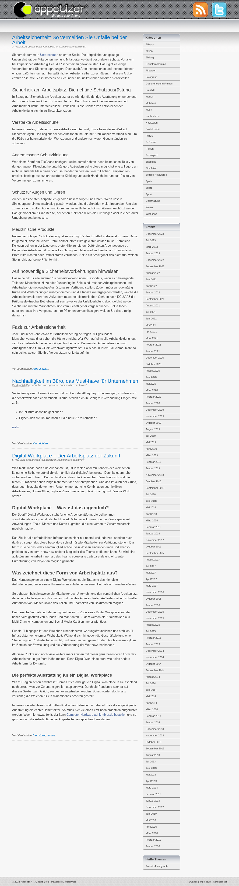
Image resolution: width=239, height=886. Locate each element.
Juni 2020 (151, 377)
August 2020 (153, 370)
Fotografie (151, 77)
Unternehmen (49, 55)
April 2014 (151, 702)
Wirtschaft (151, 213)
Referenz (151, 142)
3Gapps (150, 44)
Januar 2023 (153, 253)
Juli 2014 (151, 683)
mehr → (17, 427)
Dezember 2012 (155, 807)
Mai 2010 (151, 820)
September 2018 (155, 488)
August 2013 (153, 755)
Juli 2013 (151, 761)
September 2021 (155, 299)
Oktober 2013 (153, 742)
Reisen (150, 148)
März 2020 (152, 390)
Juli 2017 (151, 566)
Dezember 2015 (155, 611)
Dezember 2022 (155, 259)
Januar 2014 (153, 722)
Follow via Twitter (219, 9)
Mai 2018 (151, 507)
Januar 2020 (153, 403)
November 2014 (155, 657)
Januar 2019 (153, 468)
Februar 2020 (153, 396)
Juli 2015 (151, 631)
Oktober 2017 (153, 546)
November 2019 (155, 416)
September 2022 (155, 266)
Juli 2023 (151, 240)
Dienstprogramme (43, 735)
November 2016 (155, 592)
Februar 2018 (153, 527)
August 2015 (153, 624)
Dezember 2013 (155, 729)
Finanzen (151, 70)
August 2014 (153, 676)
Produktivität (40, 368)
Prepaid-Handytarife (157, 866)
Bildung (150, 57)
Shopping (151, 161)
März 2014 (152, 709)
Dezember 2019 (155, 409)
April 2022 (151, 286)
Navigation (152, 122)
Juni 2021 (151, 318)
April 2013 (151, 781)
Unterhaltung (153, 200)
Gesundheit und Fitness (159, 83)
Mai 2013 (151, 774)
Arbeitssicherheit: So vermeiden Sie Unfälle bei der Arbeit (69, 39)
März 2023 (152, 246)
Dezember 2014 (155, 650)
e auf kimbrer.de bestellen (108, 714)
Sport (149, 187)
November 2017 (155, 540)
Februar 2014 (153, 716)
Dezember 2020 (155, 357)
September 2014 (155, 670)
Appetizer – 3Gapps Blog (49, 9)
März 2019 (152, 455)
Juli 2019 (151, 435)
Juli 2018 (151, 494)
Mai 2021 (151, 325)
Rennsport (152, 155)
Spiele (149, 181)
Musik (149, 109)
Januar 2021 (153, 351)
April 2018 (151, 514)
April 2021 (151, 331)
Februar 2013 (153, 794)
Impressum (205, 881)
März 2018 (152, 520)
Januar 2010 (153, 846)
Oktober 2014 (153, 663)
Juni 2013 (151, 768)
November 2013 (155, 735)
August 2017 (153, 559)
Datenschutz (220, 881)
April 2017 (151, 579)
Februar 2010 (153, 839)
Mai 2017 (151, 572)
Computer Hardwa (79, 714)
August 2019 (153, 429)
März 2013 (152, 787)
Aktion (149, 51)
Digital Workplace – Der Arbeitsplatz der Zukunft (66, 456)
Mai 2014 (151, 696)
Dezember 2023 (155, 233)
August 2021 (153, 305)
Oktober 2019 (153, 422)
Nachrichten (40, 443)
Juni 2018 (151, 501)
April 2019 (151, 448)
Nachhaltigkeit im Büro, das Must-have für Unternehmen (75, 381)
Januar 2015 (153, 644)
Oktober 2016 (153, 598)
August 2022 (153, 273)
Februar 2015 (153, 637)
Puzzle (149, 135)
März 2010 (152, 833)
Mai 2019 (151, 442)
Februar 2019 (153, 461)
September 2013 (155, 748)
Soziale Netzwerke (156, 174)
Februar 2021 (153, 344)
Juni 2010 (151, 813)
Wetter (149, 207)
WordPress (70, 881)
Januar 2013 (153, 800)
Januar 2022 (153, 292)
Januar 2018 (153, 533)
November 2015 (155, 618)
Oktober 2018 (153, 481)
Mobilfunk (151, 103)
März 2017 (152, 585)
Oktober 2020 (153, 364)
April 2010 (151, 826)
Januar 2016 (153, 605)
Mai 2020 (151, 383)
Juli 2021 (151, 312)
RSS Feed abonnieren (200, 9)
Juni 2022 (151, 279)
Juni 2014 (151, 689)
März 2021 (152, 338)
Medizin (150, 96)
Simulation (151, 168)
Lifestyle (150, 90)
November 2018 (155, 474)
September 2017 (155, 553)
